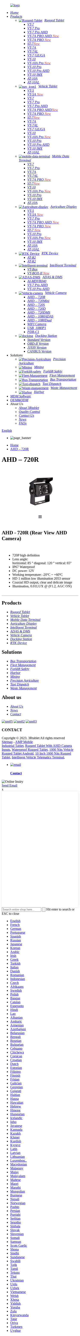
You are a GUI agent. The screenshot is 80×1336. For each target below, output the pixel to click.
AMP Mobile (24, 742)
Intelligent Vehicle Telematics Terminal (38, 757)
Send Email (9, 785)
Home (14, 445)
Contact (16, 773)
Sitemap (7, 742)
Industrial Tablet (12, 746)
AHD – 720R (19, 449)
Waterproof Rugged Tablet (30, 749)
